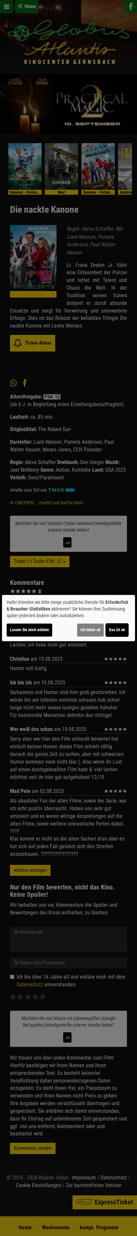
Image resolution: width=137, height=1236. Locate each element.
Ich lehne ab (90, 629)
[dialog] (68, 618)
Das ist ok (117, 629)
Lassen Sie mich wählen (29, 629)
